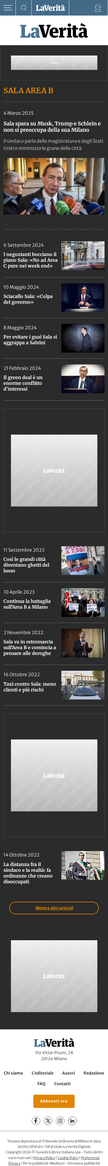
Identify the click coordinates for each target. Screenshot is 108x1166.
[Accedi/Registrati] (98, 8)
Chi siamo (13, 1073)
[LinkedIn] (72, 1121)
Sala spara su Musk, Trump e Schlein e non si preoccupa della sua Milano (52, 126)
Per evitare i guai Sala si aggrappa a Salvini (30, 339)
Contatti (62, 1083)
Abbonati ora (54, 1101)
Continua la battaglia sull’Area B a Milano (27, 604)
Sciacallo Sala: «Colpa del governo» (28, 299)
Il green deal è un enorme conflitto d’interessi (23, 383)
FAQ (41, 1083)
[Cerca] (24, 8)
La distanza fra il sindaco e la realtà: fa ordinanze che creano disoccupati (28, 872)
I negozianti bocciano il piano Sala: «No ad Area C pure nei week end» (30, 260)
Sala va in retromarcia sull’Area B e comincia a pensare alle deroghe (29, 647)
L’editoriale (43, 1073)
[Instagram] (60, 1121)
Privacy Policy (44, 1158)
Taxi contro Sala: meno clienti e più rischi (29, 687)
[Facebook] (36, 1121)
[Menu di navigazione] (8, 8)
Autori (68, 1073)
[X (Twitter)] (48, 1121)
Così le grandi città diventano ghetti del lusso (26, 565)
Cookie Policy (68, 1158)
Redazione (94, 1073)
